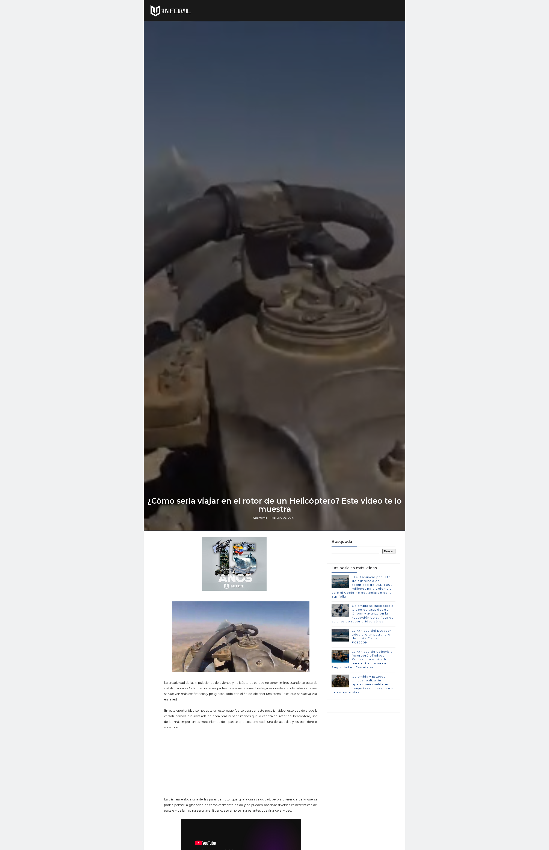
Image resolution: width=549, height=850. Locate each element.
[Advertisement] (241, 762)
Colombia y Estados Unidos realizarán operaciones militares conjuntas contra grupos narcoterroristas (362, 684)
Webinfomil (259, 517)
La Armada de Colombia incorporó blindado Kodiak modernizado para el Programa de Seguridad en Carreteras (362, 659)
